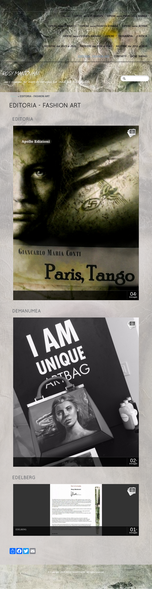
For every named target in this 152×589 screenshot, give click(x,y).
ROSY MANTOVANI (21, 73)
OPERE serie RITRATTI (62, 26)
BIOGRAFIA (125, 36)
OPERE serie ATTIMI (134, 26)
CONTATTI (120, 56)
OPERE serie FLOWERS (88, 16)
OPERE (109, 36)
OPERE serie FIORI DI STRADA (99, 26)
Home (66, 16)
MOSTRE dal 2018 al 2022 (96, 46)
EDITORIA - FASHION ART (94, 56)
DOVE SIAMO (138, 56)
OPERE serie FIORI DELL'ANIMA (127, 16)
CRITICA (142, 36)
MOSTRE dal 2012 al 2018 (131, 46)
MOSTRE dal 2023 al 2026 (60, 46)
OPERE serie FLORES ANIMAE (82, 36)
